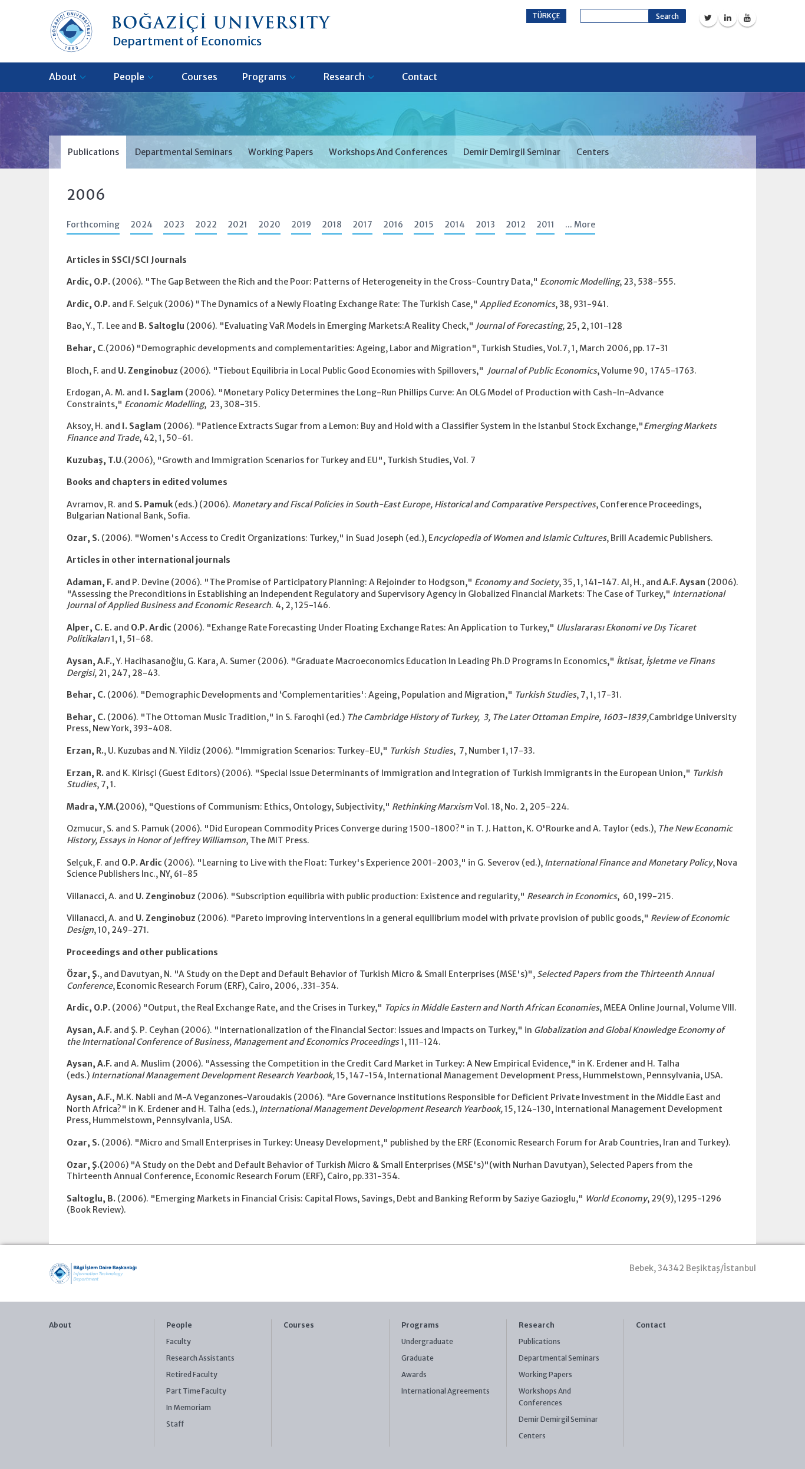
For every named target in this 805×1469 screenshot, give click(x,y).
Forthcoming (93, 224)
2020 (269, 224)
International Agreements (445, 1391)
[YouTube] (747, 18)
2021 (237, 224)
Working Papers (280, 152)
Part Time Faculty (196, 1391)
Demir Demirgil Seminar (511, 152)
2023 (173, 224)
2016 (393, 224)
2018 (332, 224)
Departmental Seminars (183, 152)
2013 (485, 224)
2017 (362, 224)
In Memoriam (188, 1407)
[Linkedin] (728, 18)
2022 (206, 224)
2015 (424, 224)
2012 (516, 224)
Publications (93, 152)
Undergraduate (427, 1341)
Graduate (417, 1358)
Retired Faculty (191, 1374)
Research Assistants (200, 1358)
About (63, 76)
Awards (414, 1374)
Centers (592, 152)
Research (344, 76)
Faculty (178, 1341)
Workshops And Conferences (388, 152)
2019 (301, 224)
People (129, 76)
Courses (199, 76)
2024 (141, 224)
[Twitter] (708, 18)
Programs (264, 76)
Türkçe (546, 15)
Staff (175, 1424)
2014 (454, 224)
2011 (545, 224)
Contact (419, 76)
